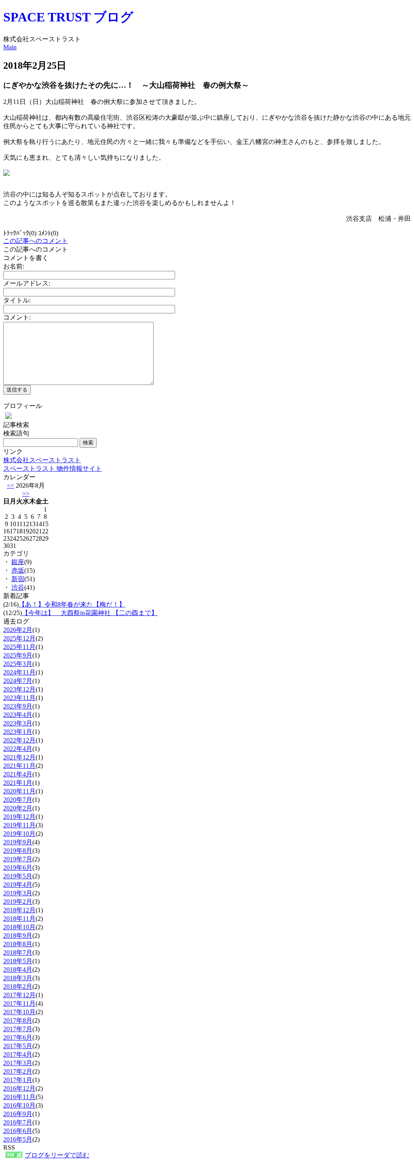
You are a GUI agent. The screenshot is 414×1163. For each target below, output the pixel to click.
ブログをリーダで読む (57, 1155)
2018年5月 (17, 961)
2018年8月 (17, 944)
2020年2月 (17, 808)
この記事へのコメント (35, 240)
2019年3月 (17, 893)
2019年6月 (17, 867)
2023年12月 (19, 689)
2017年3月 (17, 1062)
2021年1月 (17, 782)
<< (10, 485)
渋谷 (17, 587)
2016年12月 (19, 1088)
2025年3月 (17, 663)
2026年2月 (17, 629)
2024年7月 (17, 680)
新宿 (17, 578)
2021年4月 (17, 774)
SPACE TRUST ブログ (68, 17)
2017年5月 (17, 1045)
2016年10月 (19, 1105)
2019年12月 (19, 816)
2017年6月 (17, 1037)
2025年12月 (19, 638)
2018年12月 (19, 910)
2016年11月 (19, 1096)
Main (10, 47)
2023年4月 (17, 714)
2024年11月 (19, 672)
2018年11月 (19, 918)
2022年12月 (19, 740)
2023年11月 (19, 697)
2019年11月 (19, 825)
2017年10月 (19, 1012)
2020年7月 (17, 799)
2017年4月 (17, 1054)
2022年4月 (17, 748)
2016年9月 (17, 1113)
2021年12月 (19, 757)
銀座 (17, 561)
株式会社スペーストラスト (42, 460)
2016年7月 (17, 1122)
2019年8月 (17, 850)
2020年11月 (19, 791)
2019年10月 (19, 833)
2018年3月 (17, 978)
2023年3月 (17, 723)
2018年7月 (17, 952)
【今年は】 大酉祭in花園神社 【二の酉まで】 (90, 612)
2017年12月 (19, 995)
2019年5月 (17, 876)
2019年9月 (17, 842)
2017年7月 (17, 1029)
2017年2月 (17, 1071)
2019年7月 (17, 859)
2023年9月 (17, 706)
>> (26, 493)
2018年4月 (17, 969)
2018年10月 (19, 927)
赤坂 (17, 570)
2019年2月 (17, 901)
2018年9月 (17, 935)
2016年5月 (17, 1139)
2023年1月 (17, 731)
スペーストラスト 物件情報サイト (52, 468)
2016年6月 (17, 1130)
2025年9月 (17, 655)
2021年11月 (19, 765)
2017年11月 (19, 1003)
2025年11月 (19, 646)
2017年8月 (17, 1020)
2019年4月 (17, 884)
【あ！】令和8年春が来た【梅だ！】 (72, 604)
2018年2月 (17, 986)
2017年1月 (17, 1079)
